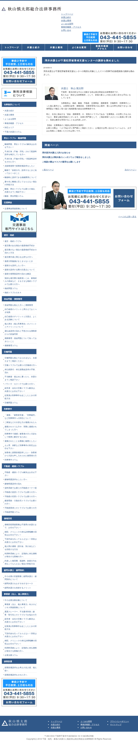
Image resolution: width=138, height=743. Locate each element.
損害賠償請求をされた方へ (16, 674)
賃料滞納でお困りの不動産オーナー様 (21, 487)
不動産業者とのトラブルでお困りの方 (21, 507)
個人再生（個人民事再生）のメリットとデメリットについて (21, 325)
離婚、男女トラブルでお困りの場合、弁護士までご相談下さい (21, 190)
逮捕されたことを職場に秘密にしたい (21, 441)
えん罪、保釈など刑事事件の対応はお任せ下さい (21, 447)
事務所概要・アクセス (71, 26)
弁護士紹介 (66, 17)
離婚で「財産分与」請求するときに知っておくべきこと (21, 171)
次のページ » (130, 169)
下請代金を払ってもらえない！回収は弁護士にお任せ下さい (21, 540)
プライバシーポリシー (119, 721)
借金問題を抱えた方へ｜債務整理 (19, 305)
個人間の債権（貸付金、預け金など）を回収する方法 (21, 547)
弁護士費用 (66, 20)
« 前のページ (48, 169)
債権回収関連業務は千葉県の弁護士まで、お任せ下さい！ (21, 526)
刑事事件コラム (11, 459)
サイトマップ (115, 724)
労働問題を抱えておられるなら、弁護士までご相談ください (21, 359)
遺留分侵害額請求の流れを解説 (18, 273)
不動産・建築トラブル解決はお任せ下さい (21, 473)
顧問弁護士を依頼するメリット (18, 587)
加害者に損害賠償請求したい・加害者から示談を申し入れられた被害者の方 (21, 454)
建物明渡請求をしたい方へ (16, 479)
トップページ (67, 14)
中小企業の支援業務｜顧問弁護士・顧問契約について (21, 577)
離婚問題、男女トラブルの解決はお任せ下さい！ (21, 145)
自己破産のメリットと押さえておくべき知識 (21, 310)
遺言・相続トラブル (13, 241)
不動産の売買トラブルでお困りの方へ (21, 496)
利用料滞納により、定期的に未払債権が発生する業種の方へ (21, 555)
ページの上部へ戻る (127, 216)
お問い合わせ (86, 727)
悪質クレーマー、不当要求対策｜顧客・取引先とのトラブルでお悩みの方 (21, 613)
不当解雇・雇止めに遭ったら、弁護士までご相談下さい (21, 378)
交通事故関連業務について (16, 208)
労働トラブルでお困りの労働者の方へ (21, 365)
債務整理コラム (11, 345)
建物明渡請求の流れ (13, 483)
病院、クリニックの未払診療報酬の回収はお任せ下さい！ (21, 533)
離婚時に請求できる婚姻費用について (21, 177)
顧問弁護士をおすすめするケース (19, 583)
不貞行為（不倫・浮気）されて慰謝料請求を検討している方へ (21, 153)
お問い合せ (66, 30)
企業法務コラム (11, 655)
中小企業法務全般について (16, 600)
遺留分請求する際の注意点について (20, 269)
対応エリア (9, 127)
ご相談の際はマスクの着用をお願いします (61, 161)
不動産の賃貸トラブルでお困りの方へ (21, 492)
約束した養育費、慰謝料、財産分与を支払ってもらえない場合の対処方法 (21, 562)
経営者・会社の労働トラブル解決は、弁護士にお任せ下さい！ (21, 389)
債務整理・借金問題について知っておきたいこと (21, 339)
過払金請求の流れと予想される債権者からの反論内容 (21, 332)
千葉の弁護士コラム (13, 131)
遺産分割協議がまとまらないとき (19, 261)
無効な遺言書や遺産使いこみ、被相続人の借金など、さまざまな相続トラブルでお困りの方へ (21, 281)
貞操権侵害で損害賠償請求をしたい (20, 165)
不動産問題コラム (12, 512)
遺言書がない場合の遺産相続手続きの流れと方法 (21, 251)
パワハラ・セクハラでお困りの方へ (20, 383)
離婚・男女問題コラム (14, 196)
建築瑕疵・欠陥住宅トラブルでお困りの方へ (21, 502)
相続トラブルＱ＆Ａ (13, 292)
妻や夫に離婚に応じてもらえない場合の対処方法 (21, 183)
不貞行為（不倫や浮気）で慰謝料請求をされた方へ (21, 160)
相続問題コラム (11, 288)
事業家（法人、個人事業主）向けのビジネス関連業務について (21, 606)
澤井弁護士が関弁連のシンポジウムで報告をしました (66, 157)
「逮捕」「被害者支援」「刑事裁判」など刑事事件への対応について (21, 416)
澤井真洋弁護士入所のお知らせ (56, 152)
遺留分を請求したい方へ (15, 265)
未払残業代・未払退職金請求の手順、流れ (21, 371)
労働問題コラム (11, 402)
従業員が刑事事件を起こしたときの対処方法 (21, 397)
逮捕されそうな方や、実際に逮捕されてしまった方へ (21, 428)
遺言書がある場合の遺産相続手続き (20, 245)
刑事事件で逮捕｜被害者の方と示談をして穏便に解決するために (21, 435)
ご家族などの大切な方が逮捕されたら (21, 422)
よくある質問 (67, 23)
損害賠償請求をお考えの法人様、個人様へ (21, 669)
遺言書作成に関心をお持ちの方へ (19, 256)
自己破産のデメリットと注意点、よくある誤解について (21, 318)
